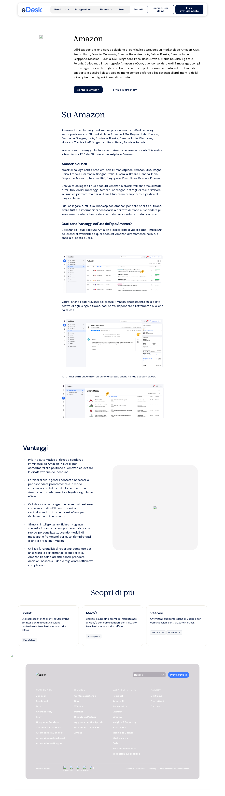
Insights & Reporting (124, 722)
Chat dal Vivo (120, 737)
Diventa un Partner (85, 716)
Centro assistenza (85, 695)
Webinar (79, 706)
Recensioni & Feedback (126, 753)
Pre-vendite (119, 706)
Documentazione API (86, 727)
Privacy (152, 768)
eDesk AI (117, 716)
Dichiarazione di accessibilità (174, 768)
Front (39, 716)
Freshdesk (42, 701)
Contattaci (157, 701)
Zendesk (41, 695)
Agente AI (118, 701)
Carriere (155, 706)
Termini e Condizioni (135, 768)
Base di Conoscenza (124, 748)
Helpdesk (118, 695)
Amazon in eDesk (59, 464)
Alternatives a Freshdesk (50, 737)
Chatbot (117, 711)
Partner (78, 711)
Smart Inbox (119, 727)
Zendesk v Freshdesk (48, 727)
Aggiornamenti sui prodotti (90, 722)
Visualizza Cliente (122, 732)
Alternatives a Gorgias (49, 743)
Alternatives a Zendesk (49, 732)
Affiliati (78, 732)
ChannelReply (44, 711)
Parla (115, 743)
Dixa (38, 706)
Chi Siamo (156, 695)
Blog (76, 701)
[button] (138, 9)
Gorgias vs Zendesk (47, 722)
